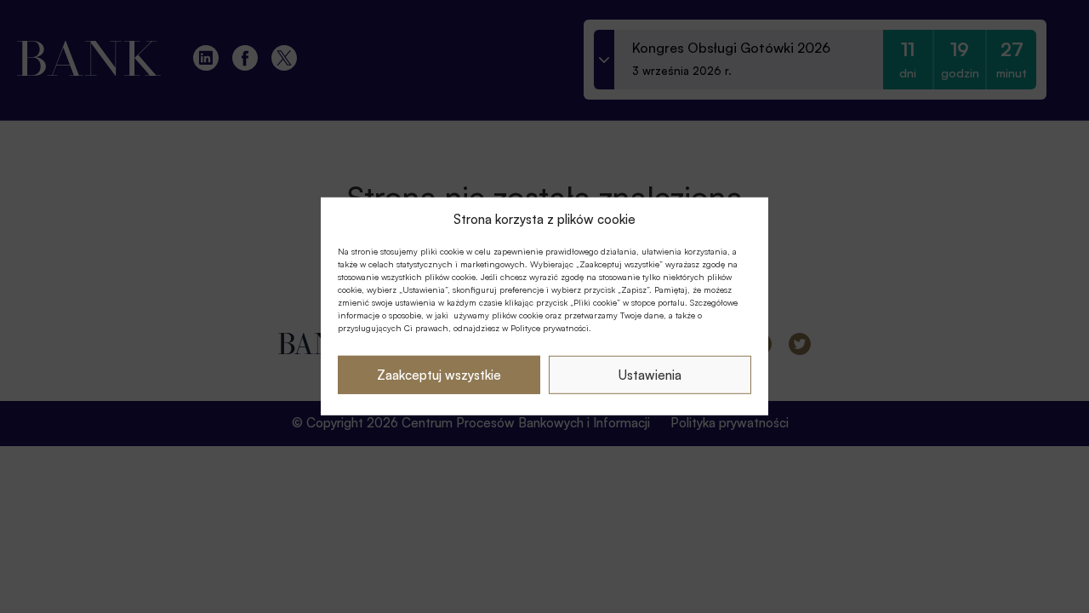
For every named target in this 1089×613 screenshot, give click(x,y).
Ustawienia (650, 375)
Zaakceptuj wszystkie (439, 375)
